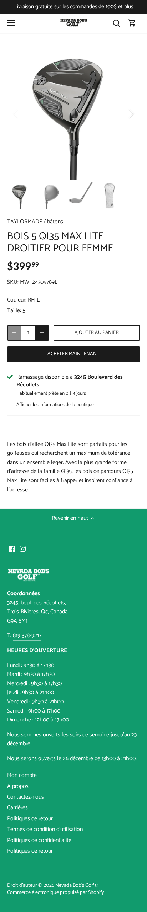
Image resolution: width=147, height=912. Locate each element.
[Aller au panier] (132, 23)
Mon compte (22, 775)
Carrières (17, 807)
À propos (18, 786)
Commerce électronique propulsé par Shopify (55, 892)
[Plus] (42, 332)
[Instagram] (23, 549)
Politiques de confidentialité (39, 840)
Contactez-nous (25, 797)
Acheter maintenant (73, 354)
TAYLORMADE (24, 221)
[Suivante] (131, 113)
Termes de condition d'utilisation (45, 829)
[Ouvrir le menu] (11, 23)
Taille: (14, 310)
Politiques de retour (30, 818)
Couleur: (16, 300)
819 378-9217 (27, 635)
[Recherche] (116, 23)
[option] (73, 113)
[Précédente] (16, 113)
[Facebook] (12, 549)
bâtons (55, 221)
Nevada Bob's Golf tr (76, 885)
